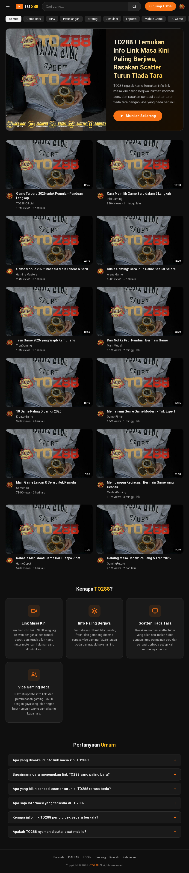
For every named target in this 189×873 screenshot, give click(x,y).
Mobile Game (153, 19)
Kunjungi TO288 (160, 6)
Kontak (114, 857)
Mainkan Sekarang (141, 116)
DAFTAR (73, 857)
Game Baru (34, 19)
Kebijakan (129, 857)
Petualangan (71, 19)
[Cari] (134, 6)
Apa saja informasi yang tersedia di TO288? (49, 803)
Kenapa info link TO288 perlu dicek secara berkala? (55, 817)
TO (31, 6)
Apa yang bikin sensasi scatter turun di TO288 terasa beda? (62, 789)
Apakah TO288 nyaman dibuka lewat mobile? (49, 832)
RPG (52, 19)
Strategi (93, 19)
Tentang (100, 857)
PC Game (177, 19)
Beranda (59, 857)
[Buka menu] (8, 6)
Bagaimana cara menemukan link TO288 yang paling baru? (61, 774)
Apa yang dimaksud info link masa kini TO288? (51, 760)
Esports (131, 19)
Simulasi (112, 19)
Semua (13, 19)
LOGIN (87, 857)
